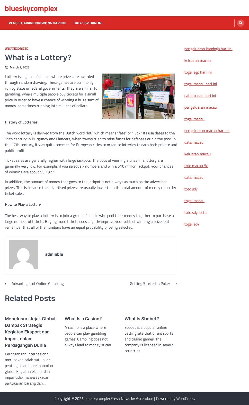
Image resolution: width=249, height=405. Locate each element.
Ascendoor (144, 398)
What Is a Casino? (83, 318)
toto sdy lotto (195, 212)
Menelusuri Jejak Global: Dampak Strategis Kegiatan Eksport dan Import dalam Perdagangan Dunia (31, 332)
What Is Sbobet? (141, 318)
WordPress (185, 398)
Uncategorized (16, 48)
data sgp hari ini (87, 23)
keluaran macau (197, 60)
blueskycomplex (31, 8)
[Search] (240, 23)
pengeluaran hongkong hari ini (37, 23)
